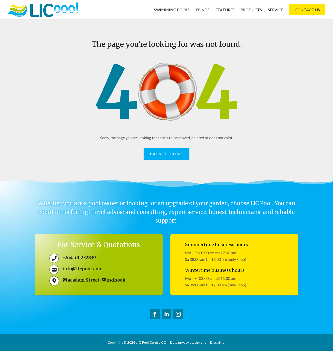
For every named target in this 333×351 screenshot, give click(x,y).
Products (251, 10)
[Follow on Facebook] (155, 314)
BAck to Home (166, 153)
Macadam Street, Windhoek (94, 280)
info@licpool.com (82, 269)
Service (275, 10)
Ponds (202, 10)
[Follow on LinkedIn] (166, 314)
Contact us (307, 9)
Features (225, 10)
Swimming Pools (172, 10)
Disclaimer (218, 342)
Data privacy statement (188, 342)
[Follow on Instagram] (178, 314)
